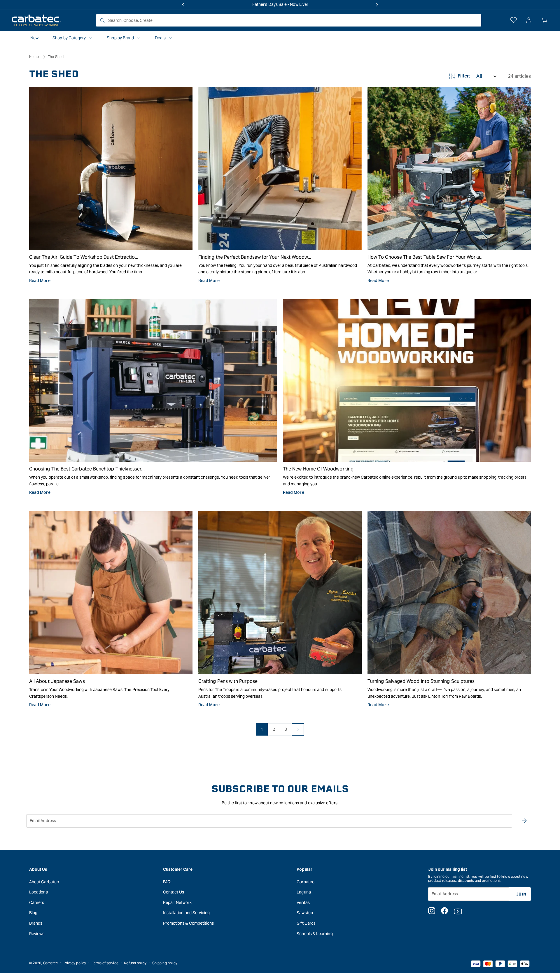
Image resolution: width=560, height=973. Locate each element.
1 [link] (262, 729)
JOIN (521, 894)
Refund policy (135, 963)
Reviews (37, 933)
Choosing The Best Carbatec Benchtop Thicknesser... (87, 469)
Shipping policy (164, 963)
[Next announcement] (376, 4)
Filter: (464, 76)
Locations (38, 892)
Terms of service (105, 963)
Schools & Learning (314, 933)
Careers (36, 902)
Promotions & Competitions (188, 923)
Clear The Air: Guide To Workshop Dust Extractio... (84, 257)
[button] (544, 20)
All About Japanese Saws (57, 681)
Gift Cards (306, 923)
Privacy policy (75, 963)
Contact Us (173, 892)
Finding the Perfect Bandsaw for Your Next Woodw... (255, 257)
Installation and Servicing (186, 912)
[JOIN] (524, 821)
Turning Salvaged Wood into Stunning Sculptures (421, 681)
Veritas (303, 902)
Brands (35, 923)
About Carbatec (44, 881)
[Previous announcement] (183, 4)
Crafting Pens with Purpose (228, 681)
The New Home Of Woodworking (318, 469)
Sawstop (305, 912)
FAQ (167, 881)
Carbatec (305, 881)
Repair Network (177, 902)
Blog (33, 912)
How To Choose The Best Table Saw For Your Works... (426, 257)
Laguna (304, 892)
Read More (39, 281)
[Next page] (298, 729)
